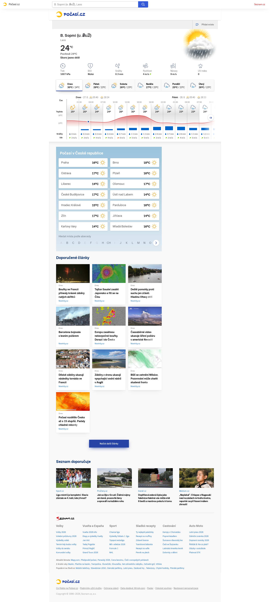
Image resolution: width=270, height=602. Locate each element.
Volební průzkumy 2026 (66, 536)
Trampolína (96, 564)
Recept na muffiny (144, 536)
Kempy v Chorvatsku (171, 532)
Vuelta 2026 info (90, 532)
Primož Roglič (89, 548)
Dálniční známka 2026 (198, 536)
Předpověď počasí (88, 560)
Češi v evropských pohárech (137, 560)
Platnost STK (194, 552)
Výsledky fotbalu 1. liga (119, 536)
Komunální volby (63, 552)
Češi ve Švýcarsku (170, 544)
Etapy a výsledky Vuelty (93, 536)
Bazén (71, 564)
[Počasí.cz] (70, 14)
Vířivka (159, 564)
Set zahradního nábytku (132, 564)
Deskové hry (139, 568)
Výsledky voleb (62, 540)
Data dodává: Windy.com (132, 588)
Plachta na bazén (82, 564)
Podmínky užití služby (91, 588)
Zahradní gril (149, 564)
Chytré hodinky (162, 568)
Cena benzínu (117, 560)
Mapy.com (75, 560)
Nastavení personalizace (186, 588)
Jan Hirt (86, 540)
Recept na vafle (142, 548)
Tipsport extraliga (116, 540)
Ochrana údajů (111, 588)
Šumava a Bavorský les (173, 540)
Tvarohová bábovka (144, 544)
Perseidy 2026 (104, 560)
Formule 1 (113, 548)
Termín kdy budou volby (66, 544)
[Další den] (211, 117)
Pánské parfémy (177, 568)
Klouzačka (116, 564)
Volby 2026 (61, 532)
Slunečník (106, 564)
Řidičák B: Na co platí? (198, 544)
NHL (111, 552)
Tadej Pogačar (89, 544)
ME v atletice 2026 (117, 544)
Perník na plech (142, 552)
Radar (150, 588)
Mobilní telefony (83, 568)
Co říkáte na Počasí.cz (67, 588)
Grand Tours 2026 (90, 552)
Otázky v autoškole (197, 548)
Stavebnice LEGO (98, 568)
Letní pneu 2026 (196, 532)
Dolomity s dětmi (170, 552)
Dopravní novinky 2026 (199, 540)
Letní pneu (127, 568)
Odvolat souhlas (163, 588)
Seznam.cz (259, 4)
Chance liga (114, 532)
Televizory (150, 568)
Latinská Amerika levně (173, 548)
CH (109, 242)
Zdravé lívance (142, 540)
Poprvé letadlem (170, 536)
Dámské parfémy (114, 568)
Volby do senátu (63, 548)
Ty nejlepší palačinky (145, 532)
